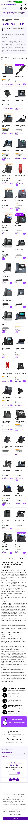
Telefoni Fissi (9, 19)
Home (3, 19)
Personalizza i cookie (15, 814)
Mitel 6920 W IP (19, 520)
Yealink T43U (19, 100)
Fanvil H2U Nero (19, 76)
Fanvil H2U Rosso (7, 373)
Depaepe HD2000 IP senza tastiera (20, 176)
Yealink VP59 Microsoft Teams (20, 126)
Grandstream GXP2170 (6, 348)
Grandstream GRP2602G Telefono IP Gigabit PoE (6, 299)
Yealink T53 (18, 470)
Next (27, 14)
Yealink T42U (19, 275)
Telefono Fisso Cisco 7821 (20, 422)
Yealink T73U (19, 250)
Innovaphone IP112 (5, 323)
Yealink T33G (19, 150)
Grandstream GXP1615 (6, 545)
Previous (0, 14)
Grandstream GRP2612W (6, 471)
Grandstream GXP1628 (6, 126)
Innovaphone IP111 (5, 250)
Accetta (15, 818)
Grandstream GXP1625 (6, 226)
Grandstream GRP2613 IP (6, 422)
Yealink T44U (19, 299)
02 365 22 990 (15, 732)
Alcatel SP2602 (19, 446)
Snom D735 (18, 397)
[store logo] (10, 5)
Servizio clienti (15, 739)
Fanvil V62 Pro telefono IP (7, 521)
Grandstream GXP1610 (6, 398)
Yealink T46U (5, 150)
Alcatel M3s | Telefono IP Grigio (7, 447)
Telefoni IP (16, 19)
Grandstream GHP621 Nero (6, 275)
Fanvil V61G (5, 100)
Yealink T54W (19, 323)
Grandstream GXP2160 (6, 496)
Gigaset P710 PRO (20, 373)
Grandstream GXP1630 (19, 545)
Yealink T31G (5, 200)
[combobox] (12, 8)
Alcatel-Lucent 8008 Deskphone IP (7, 176)
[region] (14, 805)
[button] (6, 749)
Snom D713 (18, 495)
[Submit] (21, 8)
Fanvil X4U (18, 225)
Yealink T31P (5, 76)
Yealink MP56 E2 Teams (19, 348)
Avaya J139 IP (19, 200)
